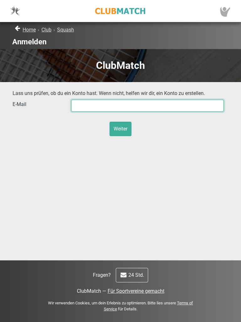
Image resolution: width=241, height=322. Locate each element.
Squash (65, 30)
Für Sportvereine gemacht (136, 291)
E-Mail (19, 104)
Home (29, 30)
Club (46, 30)
